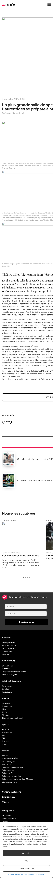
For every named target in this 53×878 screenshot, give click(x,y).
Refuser (26, 860)
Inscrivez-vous (26, 622)
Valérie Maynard (13, 113)
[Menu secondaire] (49, 4)
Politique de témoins (15, 874)
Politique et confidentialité (34, 874)
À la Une (7, 422)
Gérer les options (26, 868)
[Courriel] (22, 113)
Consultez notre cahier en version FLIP (34, 480)
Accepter (26, 853)
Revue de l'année (9, 520)
